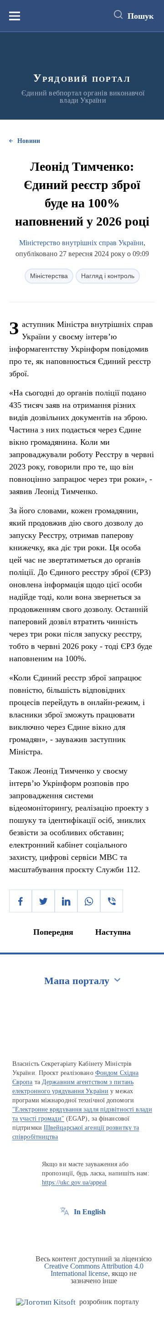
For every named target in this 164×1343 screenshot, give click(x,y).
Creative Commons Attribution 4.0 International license (94, 1269)
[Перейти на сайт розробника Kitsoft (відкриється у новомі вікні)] (45, 1302)
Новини (28, 140)
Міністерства (49, 275)
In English (90, 1212)
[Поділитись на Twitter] (43, 901)
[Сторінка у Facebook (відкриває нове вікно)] (64, 1232)
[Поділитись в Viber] (112, 901)
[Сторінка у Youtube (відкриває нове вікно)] (98, 1232)
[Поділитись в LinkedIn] (66, 901)
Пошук (141, 16)
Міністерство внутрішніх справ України (81, 243)
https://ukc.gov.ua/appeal (74, 1182)
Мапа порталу (76, 980)
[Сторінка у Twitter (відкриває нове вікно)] (81, 1232)
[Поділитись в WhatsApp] (89, 901)
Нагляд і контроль (107, 275)
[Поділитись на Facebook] (20, 901)
